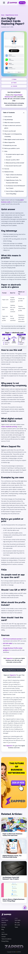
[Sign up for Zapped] (14, 782)
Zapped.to (9, 658)
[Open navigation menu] (4, 2)
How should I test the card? (13, 166)
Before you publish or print (12, 148)
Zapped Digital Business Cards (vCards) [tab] (14, 670)
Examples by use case (10, 145)
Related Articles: (9, 172)
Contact (3, 936)
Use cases (4, 925)
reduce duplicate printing (9, 426)
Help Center (4, 934)
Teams (16, 927)
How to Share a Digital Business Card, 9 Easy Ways (13, 900)
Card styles (17, 920)
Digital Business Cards (12, 15)
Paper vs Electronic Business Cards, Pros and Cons (12, 834)
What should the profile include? (15, 163)
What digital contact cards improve (14, 139)
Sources (6, 169)
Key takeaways (8, 119)
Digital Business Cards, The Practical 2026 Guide (12, 856)
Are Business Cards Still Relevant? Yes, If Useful (11, 878)
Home (2, 15)
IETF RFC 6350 (7, 643)
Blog (2, 929)
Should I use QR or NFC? (12, 160)
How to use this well (10, 131)
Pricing (3, 927)
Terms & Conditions (6, 939)
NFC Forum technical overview (12, 639)
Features (3, 922)
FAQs (5, 151)
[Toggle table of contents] (23, 112)
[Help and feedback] (25, 907)
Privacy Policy (4, 941)
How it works (4, 920)
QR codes (17, 922)
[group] (14, 306)
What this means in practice (12, 122)
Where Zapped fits (9, 142)
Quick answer (8, 116)
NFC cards (17, 925)
